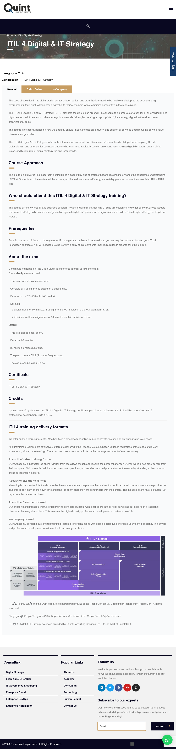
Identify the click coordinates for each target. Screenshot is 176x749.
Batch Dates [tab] (34, 89)
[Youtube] (127, 688)
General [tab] (11, 89)
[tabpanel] (88, 364)
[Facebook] (119, 688)
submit (160, 726)
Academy (69, 679)
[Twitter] (110, 688)
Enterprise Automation (19, 705)
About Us (69, 672)
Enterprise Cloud (16, 692)
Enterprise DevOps (17, 699)
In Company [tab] (59, 89)
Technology (71, 692)
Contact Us (70, 705)
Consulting (70, 685)
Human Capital (72, 699)
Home (10, 35)
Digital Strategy (15, 672)
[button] (132, 744)
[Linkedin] (102, 688)
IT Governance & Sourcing (21, 685)
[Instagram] (136, 688)
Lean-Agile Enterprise (18, 679)
